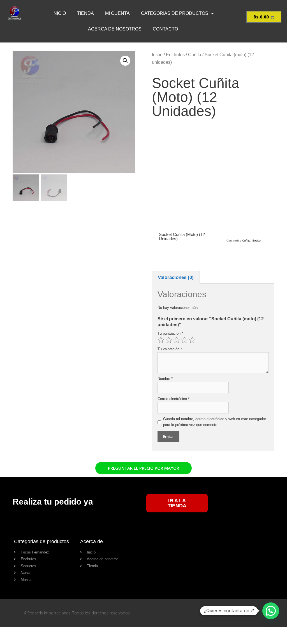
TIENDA (85, 13)
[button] (125, 61)
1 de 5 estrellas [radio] (161, 340)
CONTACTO (165, 29)
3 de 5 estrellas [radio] (176, 340)
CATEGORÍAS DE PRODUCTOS (174, 13)
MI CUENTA (117, 13)
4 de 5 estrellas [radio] (184, 340)
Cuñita (194, 54)
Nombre (165, 379)
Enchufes (175, 54)
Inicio (157, 54)
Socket (256, 240)
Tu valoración (170, 349)
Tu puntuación (170, 333)
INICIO (59, 13)
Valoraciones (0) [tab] (176, 277)
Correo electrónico (173, 399)
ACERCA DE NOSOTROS (115, 29)
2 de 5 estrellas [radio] (168, 340)
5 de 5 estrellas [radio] (192, 340)
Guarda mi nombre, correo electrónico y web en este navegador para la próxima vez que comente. (214, 422)
